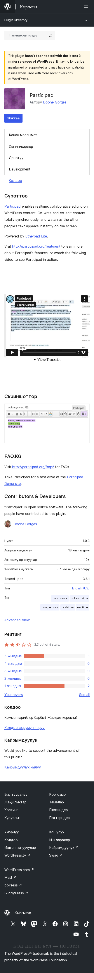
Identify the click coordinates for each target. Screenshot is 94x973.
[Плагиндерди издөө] (50, 35)
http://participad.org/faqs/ (33, 467)
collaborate (59, 598)
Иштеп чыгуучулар (20, 847)
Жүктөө (13, 118)
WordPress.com (19, 870)
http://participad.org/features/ (36, 246)
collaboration (79, 598)
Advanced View (17, 620)
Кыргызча (23, 913)
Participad (12, 206)
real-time (68, 607)
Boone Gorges (54, 102)
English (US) (81, 588)
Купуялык (12, 817)
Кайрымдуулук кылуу (22, 767)
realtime (82, 607)
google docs (50, 607)
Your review (13, 694)
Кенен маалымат (23, 135)
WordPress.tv (17, 855)
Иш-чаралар (59, 840)
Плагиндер (58, 810)
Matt (10, 877)
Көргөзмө (57, 794)
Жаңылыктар (15, 802)
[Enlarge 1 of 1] (84, 409)
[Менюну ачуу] (87, 6)
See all (84, 694)
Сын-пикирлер (21, 146)
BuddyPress (16, 893)
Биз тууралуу (16, 794)
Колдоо (15, 180)
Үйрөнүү (11, 832)
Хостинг (11, 810)
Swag (56, 855)
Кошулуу (56, 832)
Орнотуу (16, 158)
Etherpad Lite (36, 236)
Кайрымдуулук (64, 847)
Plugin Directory (16, 20)
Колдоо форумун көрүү (24, 727)
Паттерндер (59, 817)
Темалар (56, 802)
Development (19, 169)
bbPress (13, 885)
